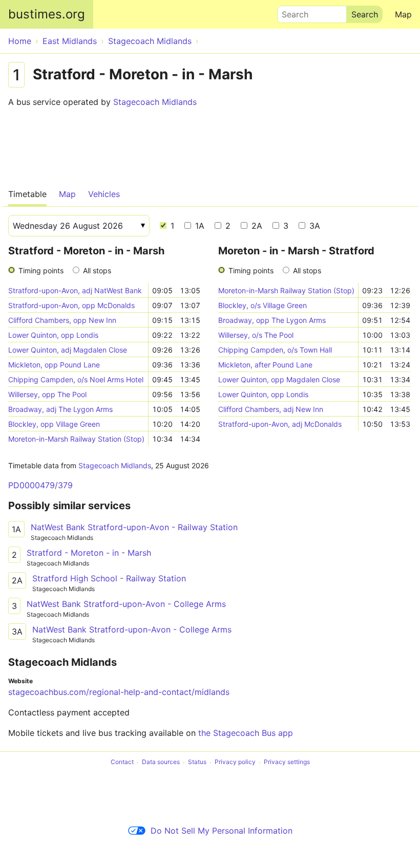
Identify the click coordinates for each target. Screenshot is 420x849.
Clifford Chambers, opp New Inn (62, 320)
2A (255, 226)
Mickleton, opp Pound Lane (54, 364)
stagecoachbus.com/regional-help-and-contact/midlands (118, 692)
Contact (122, 762)
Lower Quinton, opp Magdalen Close (279, 379)
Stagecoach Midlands (155, 102)
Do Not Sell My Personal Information (221, 830)
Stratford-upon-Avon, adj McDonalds (280, 424)
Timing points (41, 270)
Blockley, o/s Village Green (262, 305)
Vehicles (104, 194)
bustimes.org (46, 14)
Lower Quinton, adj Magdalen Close (67, 349)
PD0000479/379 (40, 485)
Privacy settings (287, 762)
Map (403, 14)
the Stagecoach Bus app (245, 733)
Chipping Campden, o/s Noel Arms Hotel (75, 379)
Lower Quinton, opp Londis (53, 335)
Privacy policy (235, 762)
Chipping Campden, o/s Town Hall (275, 349)
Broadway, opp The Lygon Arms (272, 320)
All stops (97, 270)
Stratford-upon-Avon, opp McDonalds (71, 305)
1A (198, 226)
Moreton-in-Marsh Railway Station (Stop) (76, 438)
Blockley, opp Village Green (54, 424)
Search (290, 12)
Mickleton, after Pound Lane (265, 364)
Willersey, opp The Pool (47, 394)
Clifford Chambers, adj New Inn (270, 409)
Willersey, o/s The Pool (255, 335)
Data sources (161, 762)
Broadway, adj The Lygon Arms (60, 409)
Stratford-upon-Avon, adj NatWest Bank (75, 290)
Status (197, 762)
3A (313, 226)
